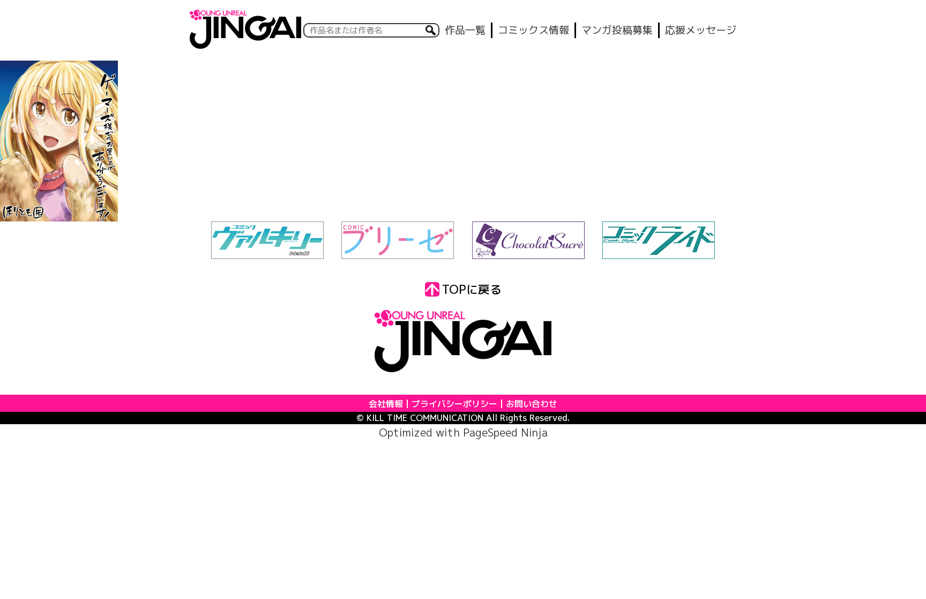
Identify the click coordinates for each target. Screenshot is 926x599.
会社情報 (386, 404)
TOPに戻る (472, 289)
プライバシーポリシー (454, 404)
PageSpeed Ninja (505, 432)
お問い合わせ (531, 404)
